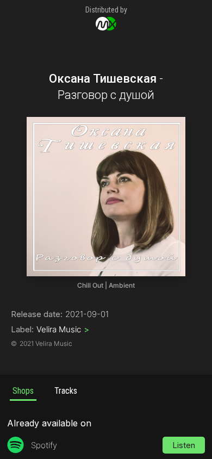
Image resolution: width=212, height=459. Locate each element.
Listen (183, 445)
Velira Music (62, 329)
